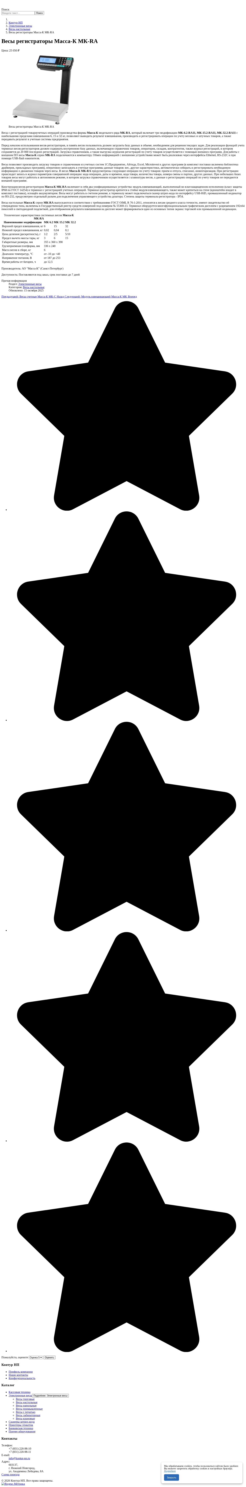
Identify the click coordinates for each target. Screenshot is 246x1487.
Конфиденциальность (22, 1378)
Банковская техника (21, 1428)
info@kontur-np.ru (19, 1458)
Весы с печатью (25, 1412)
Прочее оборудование (22, 1431)
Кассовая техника (19, 1392)
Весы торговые (25, 1399)
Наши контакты (18, 1374)
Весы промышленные (29, 1408)
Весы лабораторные (28, 1415)
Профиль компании (21, 1371)
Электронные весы (30, 283)
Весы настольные (33, 287)
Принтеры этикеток (21, 1425)
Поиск (5, 9)
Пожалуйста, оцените (14, 1357)
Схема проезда (10, 1474)
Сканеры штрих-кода (22, 1421)
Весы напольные (26, 1405)
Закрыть (171, 1477)
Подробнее (170, 1471)
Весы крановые (25, 1418)
